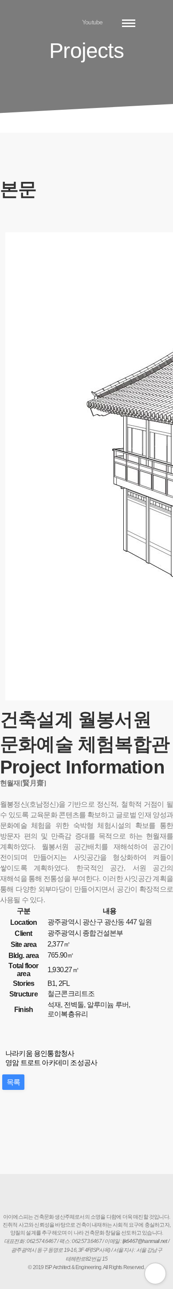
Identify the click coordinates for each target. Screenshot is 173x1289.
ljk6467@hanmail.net (144, 1241)
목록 (13, 1082)
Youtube (92, 22)
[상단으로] (155, 1273)
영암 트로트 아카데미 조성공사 (51, 1062)
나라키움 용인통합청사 (39, 1053)
